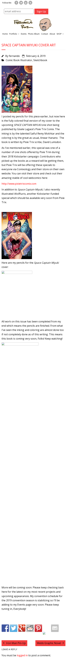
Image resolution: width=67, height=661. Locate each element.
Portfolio (13, 34)
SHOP (59, 34)
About (52, 34)
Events (23, 34)
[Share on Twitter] (13, 628)
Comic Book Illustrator (19, 60)
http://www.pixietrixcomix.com (19, 183)
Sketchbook (40, 60)
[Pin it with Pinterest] (38, 628)
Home (5, 34)
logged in (22, 655)
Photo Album (34, 34)
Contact (44, 34)
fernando (14, 56)
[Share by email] (55, 628)
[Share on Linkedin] (46, 635)
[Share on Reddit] (30, 628)
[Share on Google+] (22, 628)
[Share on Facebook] (5, 628)
